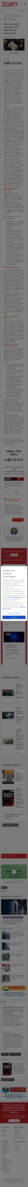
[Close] (25, 568)
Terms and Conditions (14, 597)
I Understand (14, 617)
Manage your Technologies (14, 613)
